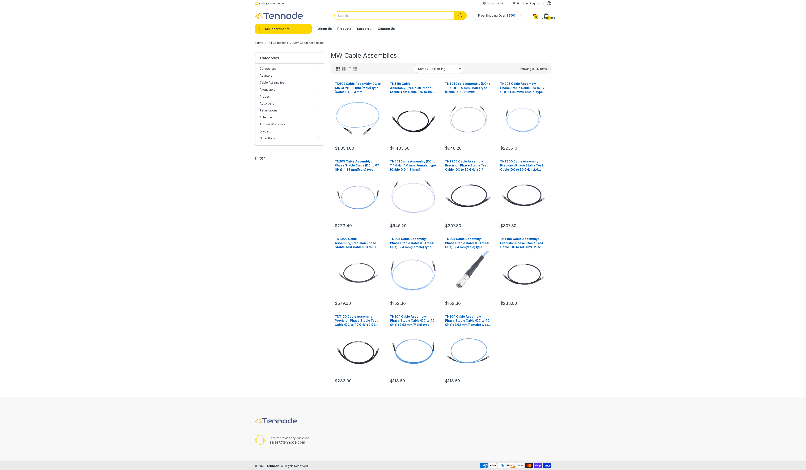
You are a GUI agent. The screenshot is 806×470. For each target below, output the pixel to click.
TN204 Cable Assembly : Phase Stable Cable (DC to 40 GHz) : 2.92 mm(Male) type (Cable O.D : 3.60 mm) (412, 321)
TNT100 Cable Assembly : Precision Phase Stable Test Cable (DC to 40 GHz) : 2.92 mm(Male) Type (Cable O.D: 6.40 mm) (521, 243)
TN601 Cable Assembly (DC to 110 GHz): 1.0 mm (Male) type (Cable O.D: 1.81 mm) (467, 88)
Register (535, 3)
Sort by (423, 69)
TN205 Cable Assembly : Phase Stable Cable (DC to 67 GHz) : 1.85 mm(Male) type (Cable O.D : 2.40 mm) (357, 166)
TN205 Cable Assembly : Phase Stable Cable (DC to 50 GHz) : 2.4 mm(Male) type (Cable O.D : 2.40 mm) (467, 243)
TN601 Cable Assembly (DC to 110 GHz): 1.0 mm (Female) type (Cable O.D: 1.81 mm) (413, 165)
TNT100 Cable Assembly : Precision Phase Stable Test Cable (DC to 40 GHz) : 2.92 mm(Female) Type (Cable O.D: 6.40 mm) (357, 321)
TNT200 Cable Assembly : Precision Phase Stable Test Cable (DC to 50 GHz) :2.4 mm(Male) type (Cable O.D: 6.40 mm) (521, 166)
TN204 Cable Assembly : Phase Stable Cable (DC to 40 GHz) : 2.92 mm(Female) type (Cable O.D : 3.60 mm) (467, 321)
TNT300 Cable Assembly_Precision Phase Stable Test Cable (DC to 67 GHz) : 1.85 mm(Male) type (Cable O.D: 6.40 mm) (355, 243)
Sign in (521, 3)
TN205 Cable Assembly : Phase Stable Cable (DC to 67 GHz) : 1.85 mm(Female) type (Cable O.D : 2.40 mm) (522, 88)
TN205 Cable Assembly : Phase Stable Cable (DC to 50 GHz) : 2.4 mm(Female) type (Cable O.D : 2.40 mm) (412, 243)
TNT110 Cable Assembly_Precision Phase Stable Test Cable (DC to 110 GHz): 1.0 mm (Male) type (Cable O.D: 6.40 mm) (411, 88)
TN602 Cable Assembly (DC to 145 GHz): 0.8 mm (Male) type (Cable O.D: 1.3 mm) (358, 88)
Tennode (273, 466)
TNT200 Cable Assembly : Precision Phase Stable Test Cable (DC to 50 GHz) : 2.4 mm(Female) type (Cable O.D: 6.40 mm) (467, 166)
